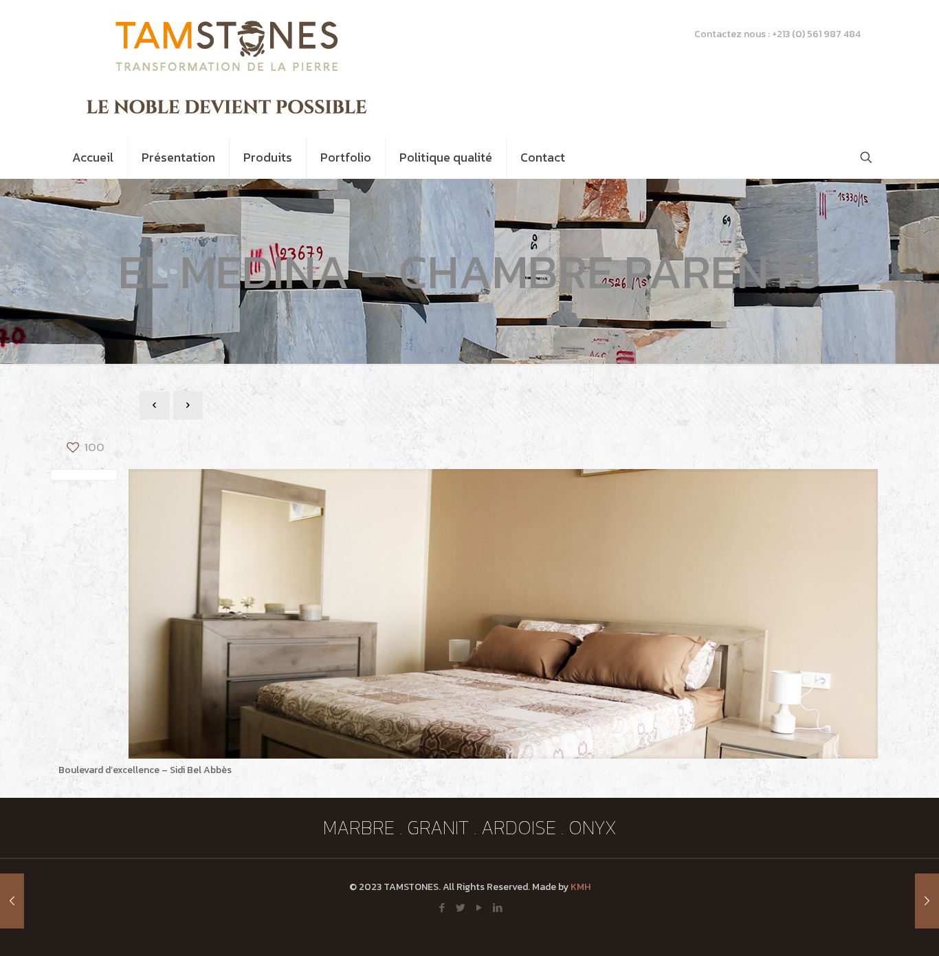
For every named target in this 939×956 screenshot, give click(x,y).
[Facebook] (441, 907)
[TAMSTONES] (229, 68)
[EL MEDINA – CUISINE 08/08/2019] (12, 900)
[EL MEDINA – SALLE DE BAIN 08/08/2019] (927, 900)
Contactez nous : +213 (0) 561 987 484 (777, 34)
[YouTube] (479, 907)
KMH (580, 887)
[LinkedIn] (497, 907)
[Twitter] (460, 907)
